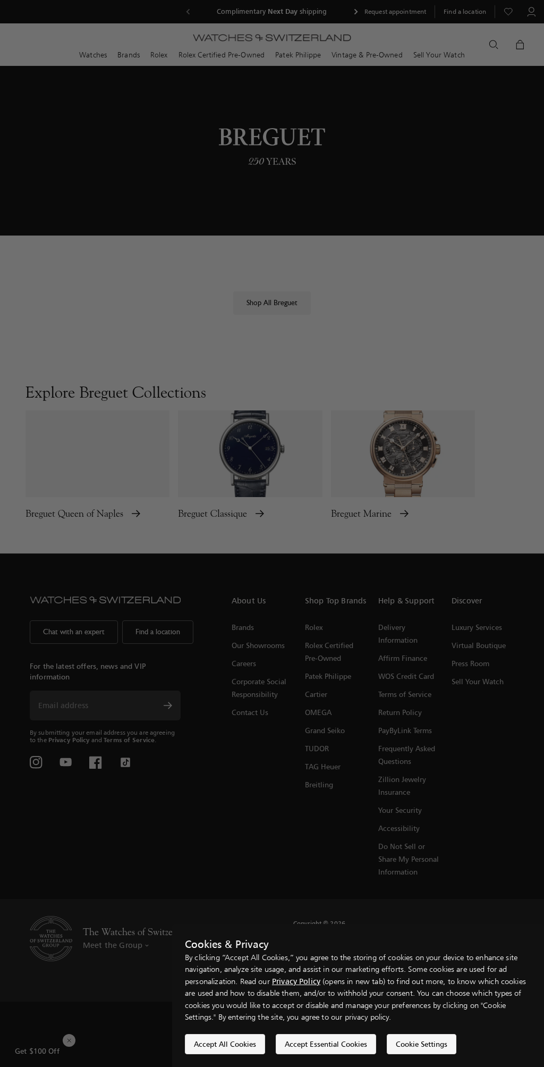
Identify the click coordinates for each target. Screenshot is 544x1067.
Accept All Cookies (225, 1043)
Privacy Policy (296, 981)
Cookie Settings (421, 1043)
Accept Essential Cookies (326, 1043)
